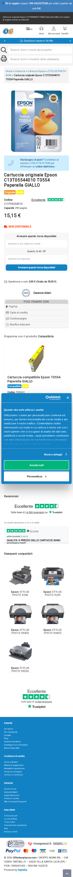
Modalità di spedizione (14, 768)
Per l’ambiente (10, 732)
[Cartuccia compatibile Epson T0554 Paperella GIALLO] (36, 359)
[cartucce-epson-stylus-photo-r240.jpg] (20, 575)
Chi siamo (8, 729)
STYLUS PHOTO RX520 (20, 669)
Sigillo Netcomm (11, 795)
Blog (6, 738)
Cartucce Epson (37, 71)
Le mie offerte (10, 819)
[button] (29, 28)
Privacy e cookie (11, 798)
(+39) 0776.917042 (40, 163)
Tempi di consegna (13, 772)
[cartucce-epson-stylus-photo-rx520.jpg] (20, 651)
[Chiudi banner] (68, 398)
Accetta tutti (36, 465)
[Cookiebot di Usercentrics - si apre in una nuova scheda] (45, 398)
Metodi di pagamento (13, 765)
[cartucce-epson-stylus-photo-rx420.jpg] (20, 613)
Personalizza (34, 476)
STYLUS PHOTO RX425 (53, 631)
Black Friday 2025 (11, 748)
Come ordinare (11, 762)
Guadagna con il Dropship (16, 745)
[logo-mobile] (8, 31)
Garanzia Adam (11, 792)
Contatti (7, 735)
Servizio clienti (10, 832)
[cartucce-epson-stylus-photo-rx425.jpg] (53, 613)
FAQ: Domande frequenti (15, 802)
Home (9, 71)
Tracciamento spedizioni (15, 825)
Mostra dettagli (53, 454)
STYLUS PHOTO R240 (20, 593)
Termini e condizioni (13, 775)
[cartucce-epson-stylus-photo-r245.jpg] (53, 575)
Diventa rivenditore (12, 742)
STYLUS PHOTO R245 (53, 593)
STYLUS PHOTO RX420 (20, 631)
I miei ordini (9, 822)
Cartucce (20, 71)
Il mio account (10, 816)
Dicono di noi (10, 789)
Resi (6, 828)
